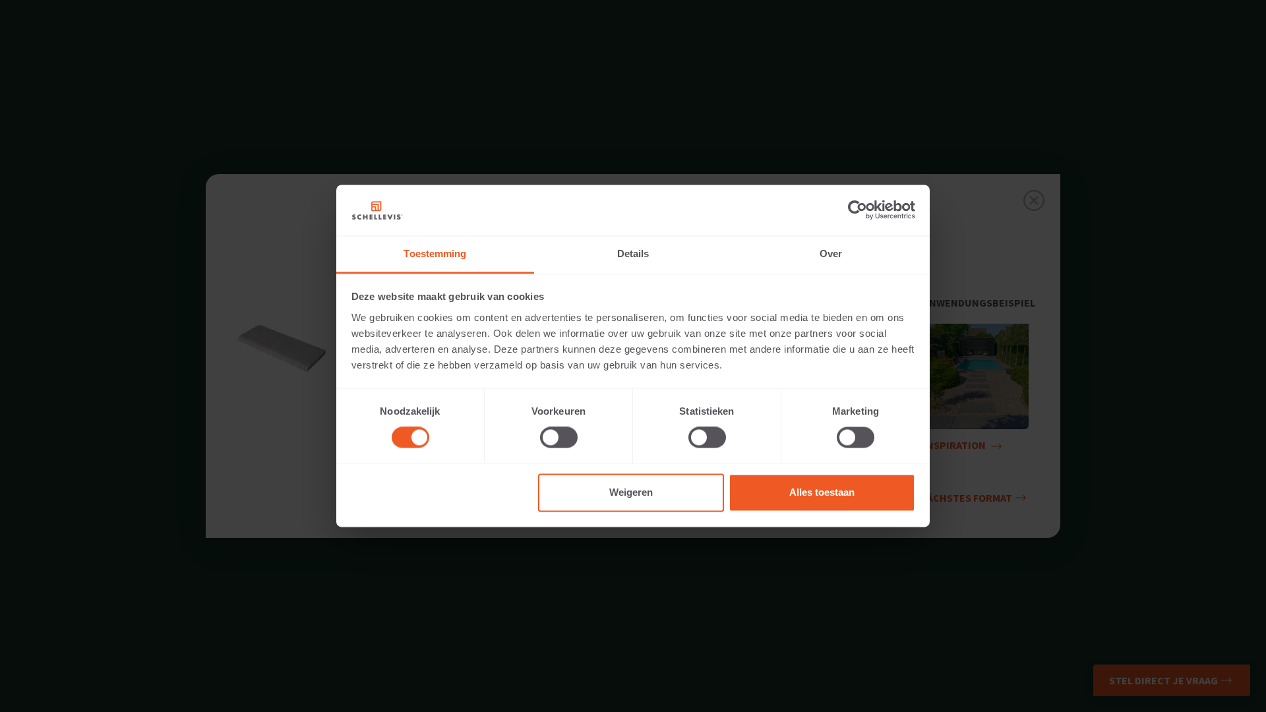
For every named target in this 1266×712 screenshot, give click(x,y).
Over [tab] (831, 253)
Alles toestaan (822, 492)
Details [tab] (633, 253)
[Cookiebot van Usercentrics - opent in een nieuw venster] (857, 210)
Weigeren (631, 492)
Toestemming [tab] (435, 253)
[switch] (559, 437)
